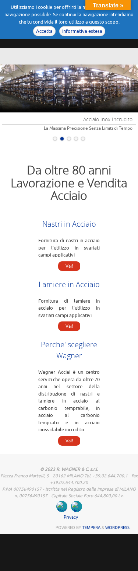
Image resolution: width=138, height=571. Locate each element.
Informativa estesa (82, 31)
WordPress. (118, 527)
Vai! (69, 266)
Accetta (44, 31)
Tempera (91, 527)
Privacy (71, 517)
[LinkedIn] (76, 506)
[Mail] (61, 506)
